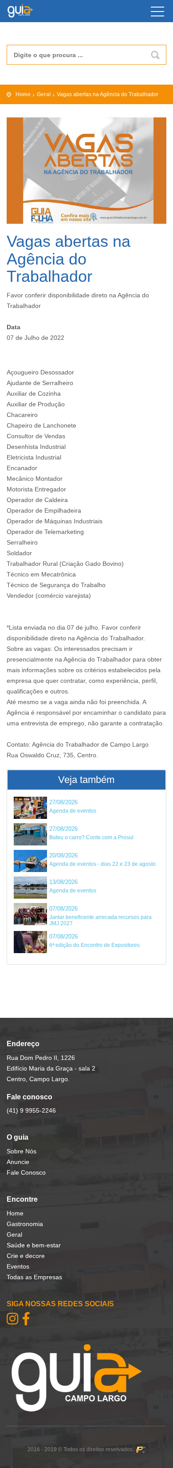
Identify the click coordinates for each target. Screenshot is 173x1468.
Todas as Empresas (34, 1277)
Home (23, 94)
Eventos (18, 1266)
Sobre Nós (21, 1151)
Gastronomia (25, 1223)
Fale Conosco (26, 1172)
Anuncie (18, 1161)
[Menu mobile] (157, 13)
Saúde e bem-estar (34, 1245)
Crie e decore (26, 1255)
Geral (44, 94)
